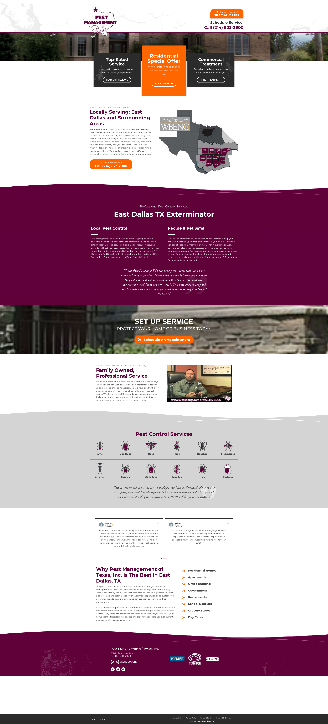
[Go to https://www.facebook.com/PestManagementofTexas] (113, 669)
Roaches (202, 454)
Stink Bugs (151, 477)
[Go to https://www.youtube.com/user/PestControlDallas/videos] (123, 669)
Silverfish (100, 477)
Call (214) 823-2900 (223, 27)
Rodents (228, 477)
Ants (100, 454)
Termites (177, 477)
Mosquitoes (228, 454)
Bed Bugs (125, 454)
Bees (151, 454)
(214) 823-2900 (124, 662)
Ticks (202, 477)
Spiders (125, 477)
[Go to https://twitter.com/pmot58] (118, 669)
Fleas (177, 454)
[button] (117, 80)
